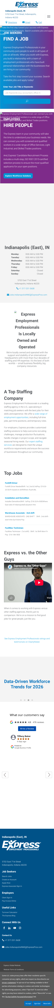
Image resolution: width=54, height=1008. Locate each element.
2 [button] (25, 700)
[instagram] (20, 928)
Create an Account (9, 880)
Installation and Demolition (17, 498)
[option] (27, 677)
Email (27, 22)
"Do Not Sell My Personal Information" (19, 997)
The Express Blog (8, 916)
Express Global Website (12, 965)
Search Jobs (7, 876)
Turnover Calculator (9, 912)
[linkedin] (9, 928)
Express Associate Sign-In (12, 886)
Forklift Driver (11, 483)
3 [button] (29, 700)
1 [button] (21, 700)
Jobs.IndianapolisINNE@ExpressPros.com (28, 295)
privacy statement (9, 982)
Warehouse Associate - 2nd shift (19, 513)
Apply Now (6, 883)
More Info (47, 1003)
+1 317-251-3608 (26, 288)
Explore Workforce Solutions (18, 176)
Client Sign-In (7, 898)
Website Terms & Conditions (14, 969)
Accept (28, 1003)
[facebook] (4, 928)
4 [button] (32, 700)
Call (40, 22)
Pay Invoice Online (9, 901)
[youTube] (15, 928)
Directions (12, 22)
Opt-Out (37, 1003)
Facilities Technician (14, 528)
